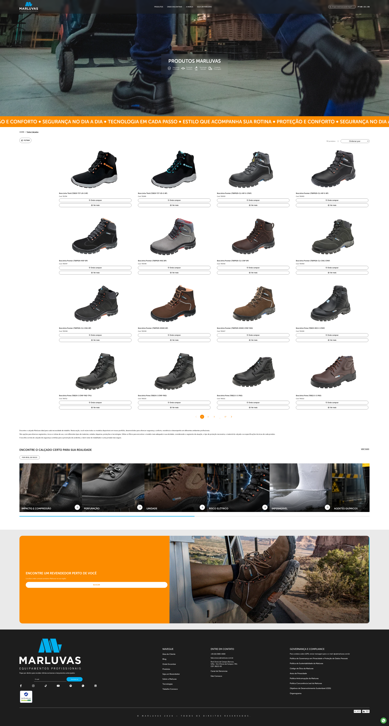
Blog (164, 659)
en (368, 7)
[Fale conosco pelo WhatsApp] (383, 720)
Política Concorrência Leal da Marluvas (306, 683)
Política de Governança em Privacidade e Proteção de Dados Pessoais (319, 658)
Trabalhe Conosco (170, 689)
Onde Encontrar (169, 664)
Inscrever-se (74, 679)
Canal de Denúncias (219, 671)
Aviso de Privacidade (298, 673)
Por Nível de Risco (29, 457)
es (365, 7)
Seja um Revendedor (171, 674)
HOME (21, 132)
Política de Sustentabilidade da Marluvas (306, 663)
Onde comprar (96, 200)
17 (225, 417)
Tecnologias (167, 684)
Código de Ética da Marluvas (301, 668)
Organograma (295, 693)
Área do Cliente (168, 654)
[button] (25, 140)
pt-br (360, 7)
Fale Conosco (216, 676)
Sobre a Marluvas (169, 679)
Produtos (166, 669)
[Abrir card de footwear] (50, 487)
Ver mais (96, 205)
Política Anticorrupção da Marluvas (304, 678)
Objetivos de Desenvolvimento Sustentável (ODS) (310, 688)
